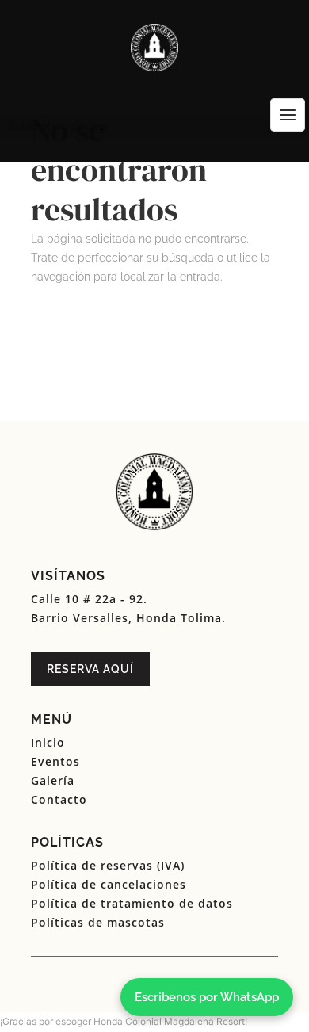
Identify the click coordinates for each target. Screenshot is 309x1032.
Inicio (48, 742)
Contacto (59, 799)
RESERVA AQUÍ (90, 669)
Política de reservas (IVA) (108, 865)
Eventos (55, 761)
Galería (52, 780)
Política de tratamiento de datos (132, 903)
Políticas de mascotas (98, 922)
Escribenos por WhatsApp (207, 997)
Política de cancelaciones (108, 884)
